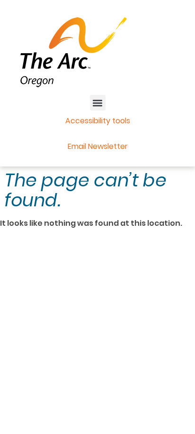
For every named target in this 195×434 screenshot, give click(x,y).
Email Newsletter (98, 146)
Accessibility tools (97, 120)
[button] (98, 103)
